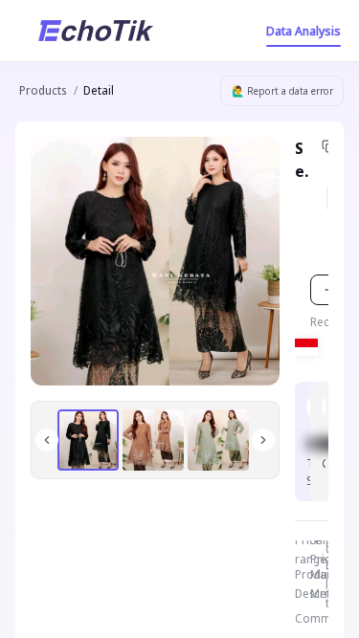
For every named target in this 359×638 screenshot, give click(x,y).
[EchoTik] (95, 30)
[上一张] (46, 440)
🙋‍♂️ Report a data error (282, 91)
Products (42, 90)
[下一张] (263, 440)
